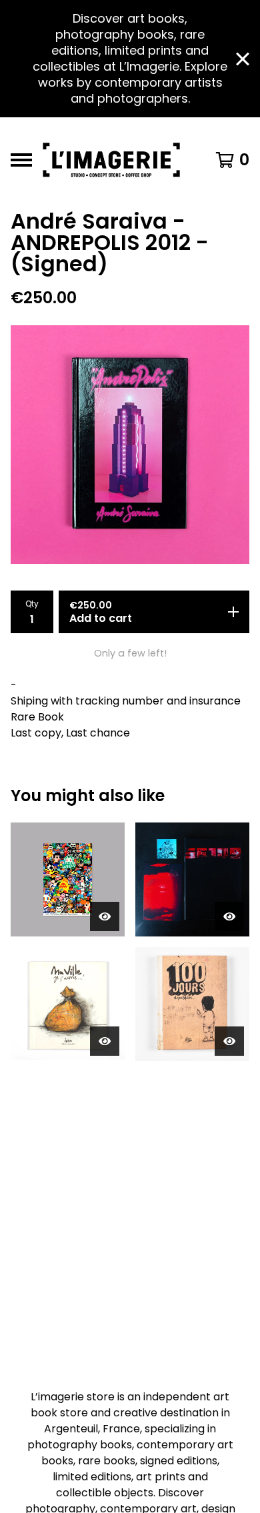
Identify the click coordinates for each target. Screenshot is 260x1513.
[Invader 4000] (67, 879)
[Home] (115, 160)
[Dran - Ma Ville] (67, 1004)
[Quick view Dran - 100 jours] (229, 1041)
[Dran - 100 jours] (192, 1004)
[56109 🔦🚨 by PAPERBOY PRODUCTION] (192, 879)
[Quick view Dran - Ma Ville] (104, 1041)
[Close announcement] (242, 59)
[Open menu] (21, 160)
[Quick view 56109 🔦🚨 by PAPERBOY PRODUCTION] (229, 916)
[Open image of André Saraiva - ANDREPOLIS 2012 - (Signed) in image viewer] (130, 444)
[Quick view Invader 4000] (104, 916)
